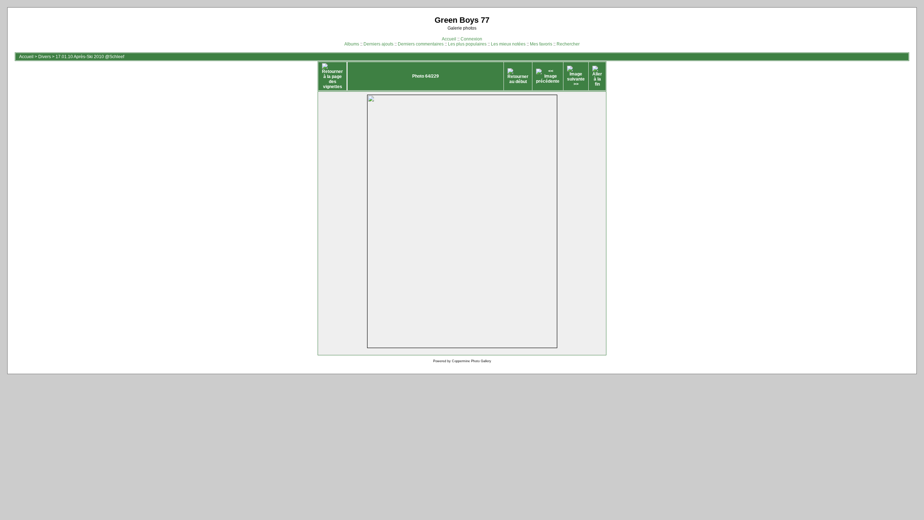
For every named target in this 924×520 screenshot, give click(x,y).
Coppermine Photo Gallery (471, 361)
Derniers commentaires (421, 44)
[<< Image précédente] (547, 76)
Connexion (471, 39)
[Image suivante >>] (575, 76)
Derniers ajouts (378, 44)
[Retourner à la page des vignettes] (332, 76)
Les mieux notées (508, 44)
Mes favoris (541, 44)
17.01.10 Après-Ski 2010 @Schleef (90, 56)
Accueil (449, 39)
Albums (351, 44)
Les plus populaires (467, 44)
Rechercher (568, 44)
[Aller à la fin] (597, 76)
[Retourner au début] (518, 76)
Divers (44, 56)
